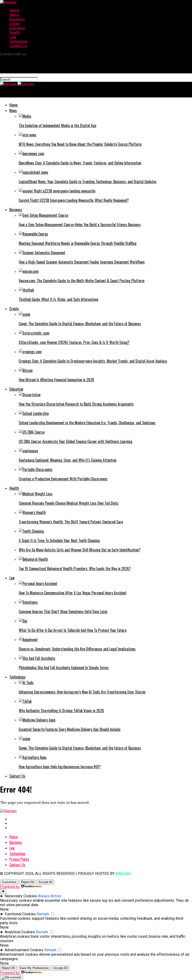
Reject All (27, 882)
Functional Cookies (20, 914)
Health (14, 32)
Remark (43, 914)
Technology (18, 41)
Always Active (49, 896)
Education (17, 28)
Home (14, 10)
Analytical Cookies (20, 932)
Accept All (45, 882)
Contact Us (18, 46)
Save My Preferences (34, 968)
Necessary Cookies (21, 896)
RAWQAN (123, 873)
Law (12, 37)
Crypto (14, 23)
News (14, 15)
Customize (9, 882)
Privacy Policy (19, 859)
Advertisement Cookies (24, 950)
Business (17, 19)
